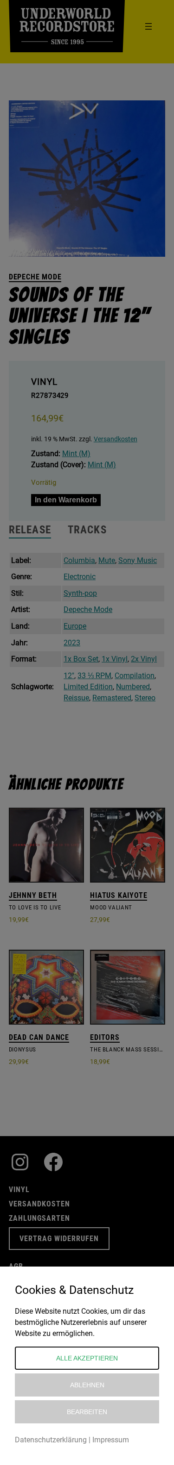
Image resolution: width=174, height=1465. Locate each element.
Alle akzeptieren (87, 1358)
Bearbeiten (87, 1412)
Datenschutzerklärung (51, 1439)
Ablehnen (87, 1385)
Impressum (110, 1439)
